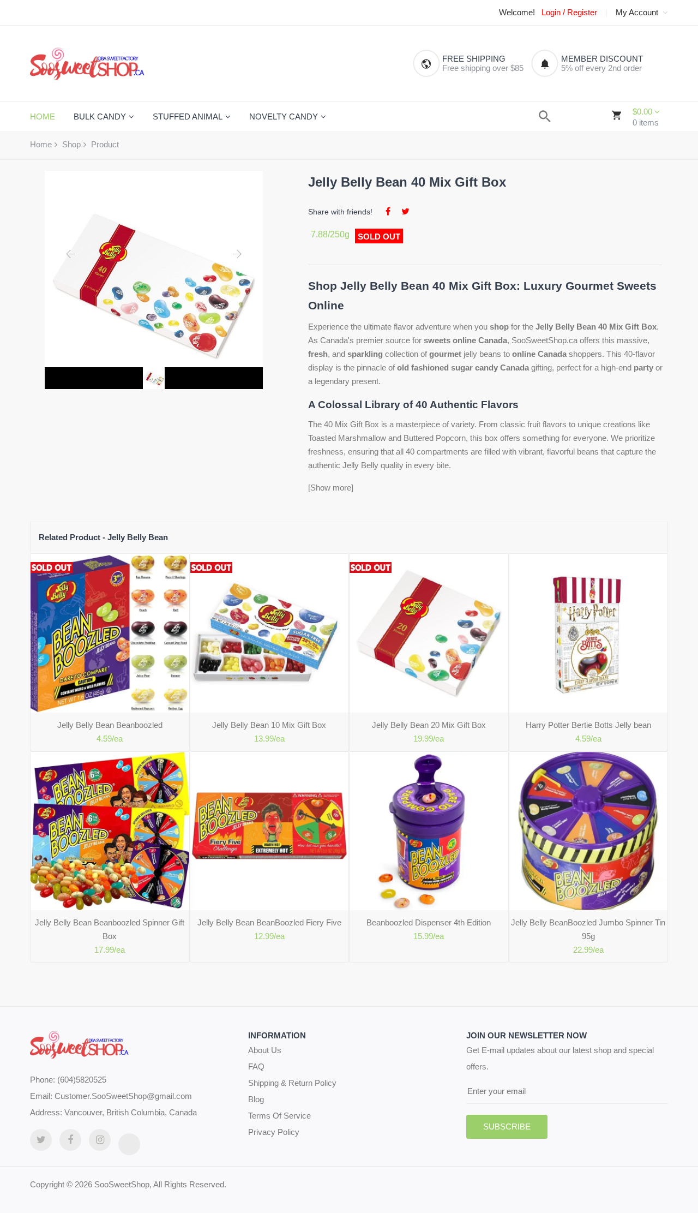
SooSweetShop (121, 1184)
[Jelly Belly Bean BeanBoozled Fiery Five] (269, 831)
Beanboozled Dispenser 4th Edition (428, 922)
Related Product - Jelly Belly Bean (103, 537)
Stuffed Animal (187, 116)
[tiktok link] (129, 1144)
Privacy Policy (273, 1132)
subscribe (507, 1126)
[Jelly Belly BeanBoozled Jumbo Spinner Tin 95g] (588, 831)
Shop (71, 144)
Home (41, 144)
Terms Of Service (279, 1115)
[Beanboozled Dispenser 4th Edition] (429, 831)
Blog (256, 1099)
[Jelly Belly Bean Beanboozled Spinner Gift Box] (110, 831)
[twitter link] (41, 1140)
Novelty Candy (283, 116)
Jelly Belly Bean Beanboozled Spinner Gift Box (109, 929)
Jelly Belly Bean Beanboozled (110, 725)
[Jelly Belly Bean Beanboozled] (110, 633)
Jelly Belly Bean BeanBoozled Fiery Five (269, 922)
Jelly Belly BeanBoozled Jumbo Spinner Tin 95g (588, 929)
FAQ (256, 1066)
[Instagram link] (100, 1140)
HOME (42, 116)
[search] (545, 116)
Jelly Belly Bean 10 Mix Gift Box (269, 725)
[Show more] (330, 487)
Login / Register (569, 12)
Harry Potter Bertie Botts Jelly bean (588, 725)
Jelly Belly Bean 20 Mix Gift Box (429, 725)
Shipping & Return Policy (292, 1082)
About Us (264, 1050)
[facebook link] (70, 1140)
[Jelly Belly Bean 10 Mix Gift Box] (269, 633)
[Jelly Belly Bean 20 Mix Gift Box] (429, 633)
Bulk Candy (100, 116)
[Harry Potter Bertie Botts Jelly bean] (588, 633)
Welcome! (517, 12)
